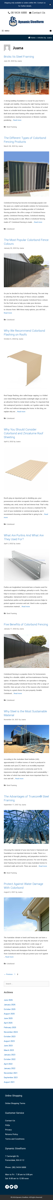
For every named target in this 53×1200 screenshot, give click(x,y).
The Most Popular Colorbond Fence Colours (26, 242)
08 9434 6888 (18, 13)
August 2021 (9, 1082)
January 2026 (9, 1004)
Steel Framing (12, 127)
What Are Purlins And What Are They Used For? (24, 537)
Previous (8, 974)
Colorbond (10, 229)
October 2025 (9, 1009)
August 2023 (9, 1041)
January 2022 (9, 1068)
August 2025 (9, 1013)
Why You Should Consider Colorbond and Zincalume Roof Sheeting (23, 433)
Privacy (8, 1129)
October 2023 (9, 1036)
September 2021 (11, 1077)
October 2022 (9, 1059)
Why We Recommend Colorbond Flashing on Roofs (24, 333)
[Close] (50, 4)
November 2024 (11, 1032)
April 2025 (8, 1022)
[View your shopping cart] (50, 31)
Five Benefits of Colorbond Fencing (26, 624)
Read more (17, 120)
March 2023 (9, 1050)
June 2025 (8, 1018)
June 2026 (8, 1000)
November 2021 (11, 1073)
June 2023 (8, 1045)
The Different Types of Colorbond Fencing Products (25, 140)
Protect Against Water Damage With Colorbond (23, 886)
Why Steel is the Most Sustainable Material (25, 713)
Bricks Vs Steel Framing (19, 57)
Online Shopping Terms (15, 1103)
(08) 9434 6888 (19, 1167)
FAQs (7, 1125)
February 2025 (10, 1027)
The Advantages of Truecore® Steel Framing (26, 798)
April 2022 (8, 1064)
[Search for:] (26, 983)
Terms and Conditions (14, 1139)
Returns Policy (11, 1134)
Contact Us (38, 13)
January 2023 (9, 1054)
